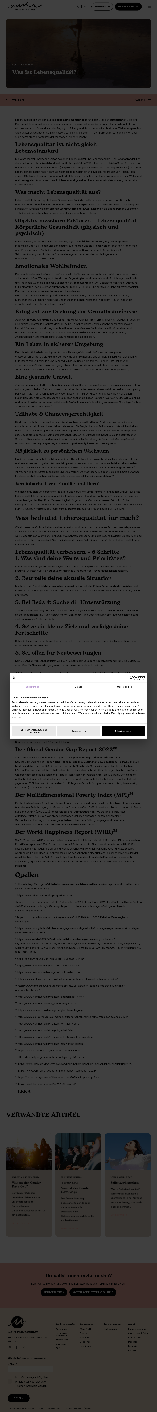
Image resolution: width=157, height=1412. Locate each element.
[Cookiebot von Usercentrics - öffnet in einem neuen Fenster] (131, 678)
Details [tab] (78, 686)
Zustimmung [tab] (32, 686)
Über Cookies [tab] (124, 686)
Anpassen (76, 731)
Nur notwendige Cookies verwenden (33, 731)
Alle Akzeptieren (123, 731)
